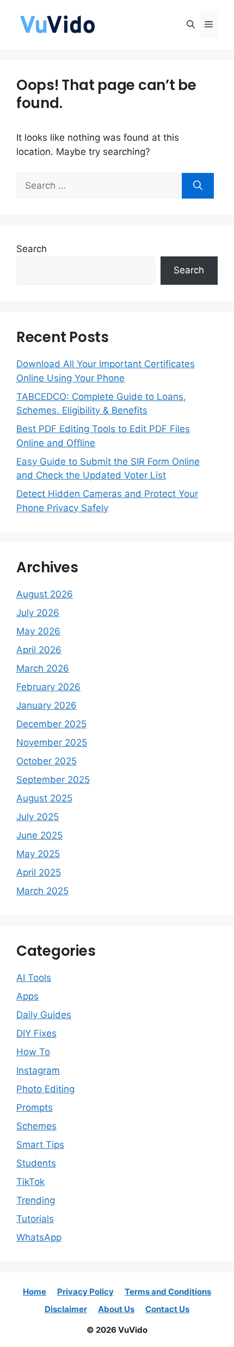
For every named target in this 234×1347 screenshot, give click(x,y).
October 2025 (46, 761)
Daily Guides (43, 1014)
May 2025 (38, 853)
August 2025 (44, 798)
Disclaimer (66, 1309)
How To (33, 1051)
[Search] (198, 186)
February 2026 (48, 686)
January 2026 (46, 705)
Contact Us (167, 1309)
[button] (191, 24)
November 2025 (51, 742)
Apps (27, 996)
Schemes (36, 1126)
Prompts (34, 1107)
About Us (116, 1309)
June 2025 (39, 835)
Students (36, 1163)
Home (34, 1291)
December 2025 (51, 724)
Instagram (38, 1070)
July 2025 (37, 816)
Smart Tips (40, 1144)
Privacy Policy (85, 1291)
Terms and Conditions (168, 1291)
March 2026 (42, 668)
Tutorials (35, 1218)
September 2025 (53, 779)
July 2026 (37, 612)
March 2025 (42, 890)
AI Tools (33, 977)
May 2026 (38, 631)
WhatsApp (38, 1237)
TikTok (30, 1181)
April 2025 (38, 872)
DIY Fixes (36, 1033)
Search (31, 248)
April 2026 (38, 649)
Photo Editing (45, 1088)
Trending (35, 1200)
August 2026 (44, 594)
